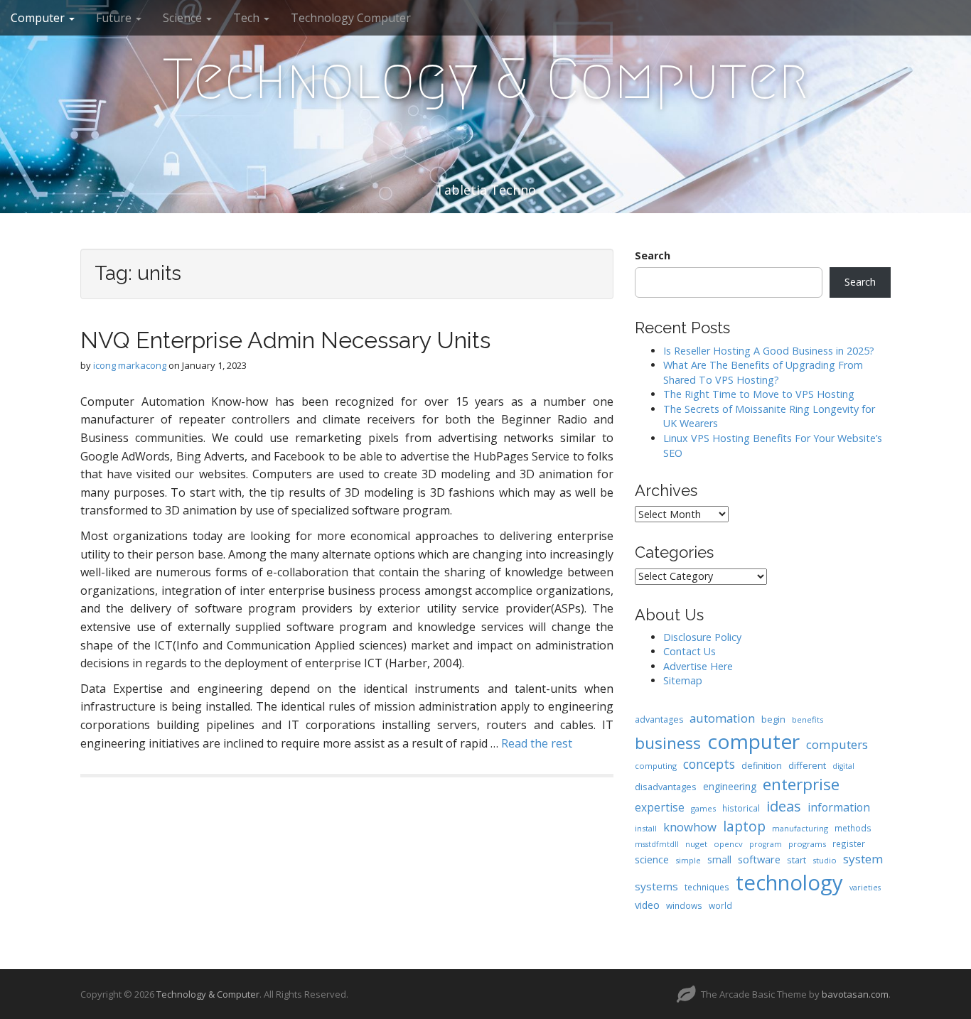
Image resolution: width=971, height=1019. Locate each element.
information (839, 807)
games (703, 808)
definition (761, 766)
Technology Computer (351, 18)
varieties (865, 888)
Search (652, 255)
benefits (807, 719)
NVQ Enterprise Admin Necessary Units (285, 340)
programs (807, 844)
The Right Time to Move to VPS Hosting (758, 394)
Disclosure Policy (702, 637)
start (796, 859)
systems (656, 886)
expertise (660, 807)
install (646, 828)
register (848, 843)
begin (773, 719)
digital (843, 766)
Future (115, 18)
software (759, 859)
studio (824, 860)
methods (853, 828)
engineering (729, 786)
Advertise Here (698, 666)
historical (741, 808)
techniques (707, 887)
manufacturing (800, 828)
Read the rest (536, 743)
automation (722, 718)
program (765, 844)
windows (684, 905)
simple (688, 860)
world (720, 905)
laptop (744, 826)
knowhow (690, 827)
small (719, 859)
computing (656, 765)
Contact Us (689, 651)
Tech (247, 18)
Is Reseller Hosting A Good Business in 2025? (768, 350)
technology (789, 882)
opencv (728, 844)
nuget (696, 844)
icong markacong (129, 365)
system (863, 859)
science (652, 859)
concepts (709, 763)
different (807, 765)
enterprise (801, 784)
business (668, 743)
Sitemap (682, 680)
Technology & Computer (485, 78)
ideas (783, 806)
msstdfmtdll (657, 844)
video (647, 905)
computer (753, 741)
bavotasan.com (855, 994)
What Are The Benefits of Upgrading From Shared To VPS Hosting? (763, 372)
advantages (659, 719)
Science (184, 18)
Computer (39, 18)
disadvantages (666, 786)
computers (837, 744)
